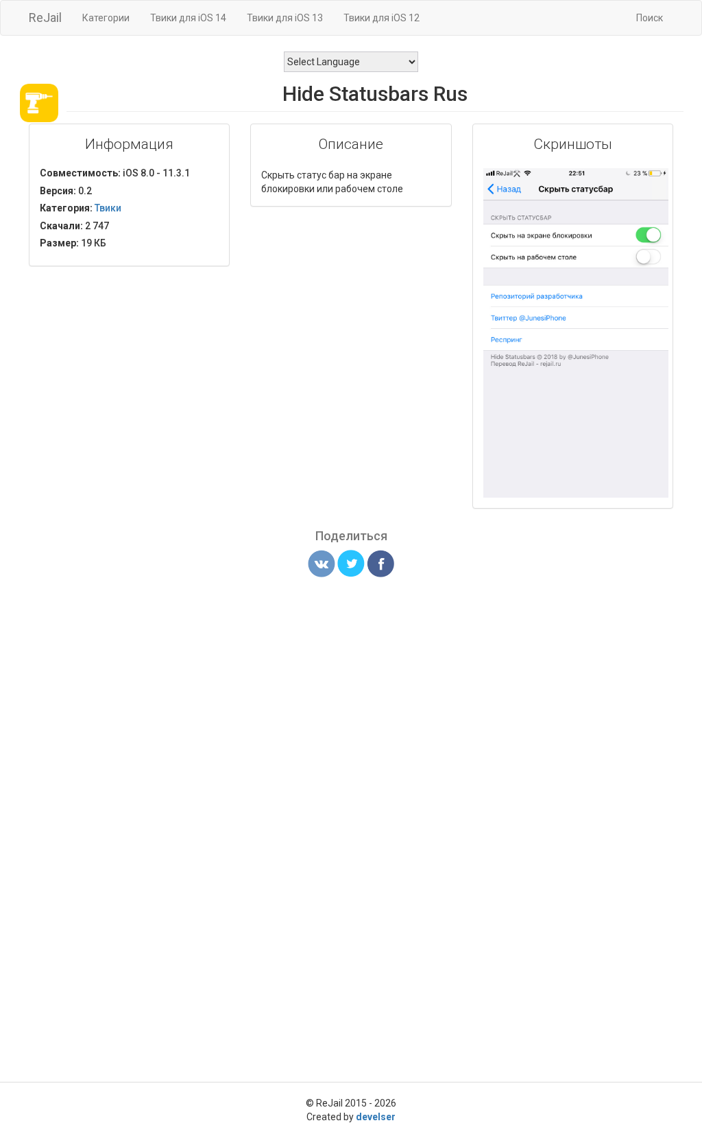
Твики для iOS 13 (285, 17)
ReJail (45, 17)
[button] (656, 181)
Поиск (649, 17)
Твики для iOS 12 (381, 17)
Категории (106, 17)
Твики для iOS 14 (188, 17)
